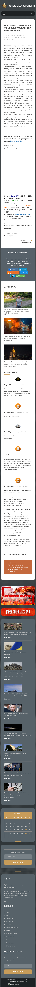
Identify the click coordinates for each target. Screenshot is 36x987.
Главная (8, 930)
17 (6, 830)
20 (18, 830)
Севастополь (9, 918)
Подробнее (7, 637)
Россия (8, 912)
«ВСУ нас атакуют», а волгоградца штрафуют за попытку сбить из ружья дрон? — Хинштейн (17, 312)
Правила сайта (10, 937)
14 (22, 827)
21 (22, 830)
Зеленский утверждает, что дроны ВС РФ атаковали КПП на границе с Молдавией (17, 338)
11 (10, 827)
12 (14, 827)
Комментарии (10, 943)
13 (18, 827)
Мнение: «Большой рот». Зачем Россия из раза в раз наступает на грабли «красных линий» (17, 364)
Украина (6, 37)
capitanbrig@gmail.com (22, 214)
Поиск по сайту (10, 940)
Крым (7, 915)
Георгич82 (7, 385)
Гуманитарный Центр (17, 141)
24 (6, 833)
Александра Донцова (18, 37)
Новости (21, 35)
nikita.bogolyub (9, 412)
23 (30, 830)
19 (14, 830)
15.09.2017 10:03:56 (10, 35)
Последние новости (11, 934)
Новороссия (9, 921)
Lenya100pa (8, 432)
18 (10, 830)
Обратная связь (10, 946)
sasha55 (7, 455)
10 (6, 827)
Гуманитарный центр (12, 927)
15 (26, 827)
